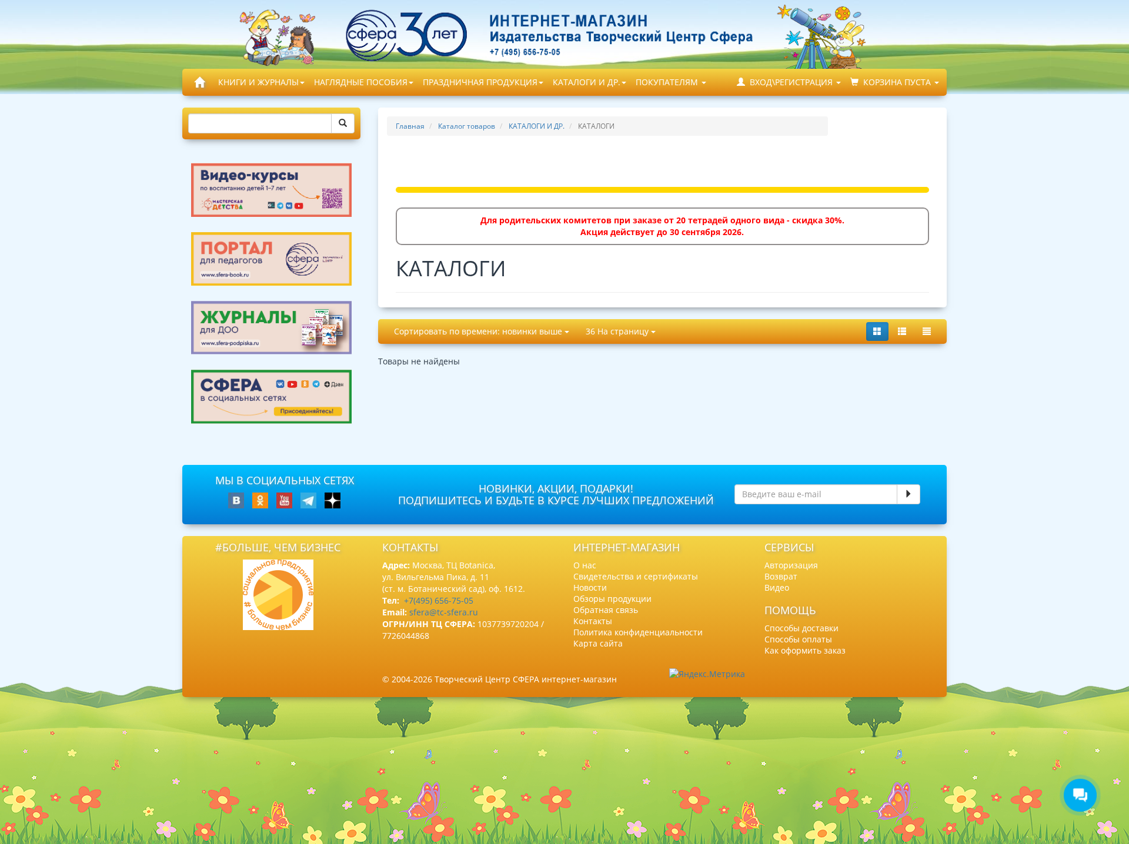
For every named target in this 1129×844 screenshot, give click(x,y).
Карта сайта (598, 643)
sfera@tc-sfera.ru (443, 612)
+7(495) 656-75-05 (438, 600)
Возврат (780, 576)
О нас (584, 565)
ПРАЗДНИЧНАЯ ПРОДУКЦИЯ (480, 82)
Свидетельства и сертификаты (635, 576)
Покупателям (668, 82)
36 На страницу (618, 331)
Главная (410, 126)
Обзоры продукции (612, 598)
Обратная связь (605, 609)
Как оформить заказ (805, 650)
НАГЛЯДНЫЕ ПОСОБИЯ (360, 82)
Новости (590, 587)
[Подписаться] (908, 494)
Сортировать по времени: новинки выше (479, 331)
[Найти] (343, 123)
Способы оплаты (798, 639)
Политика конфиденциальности (638, 632)
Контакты (592, 621)
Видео (776, 587)
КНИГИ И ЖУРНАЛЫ (258, 82)
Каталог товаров (466, 126)
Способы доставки (801, 628)
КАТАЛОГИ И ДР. (586, 82)
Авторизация (791, 565)
